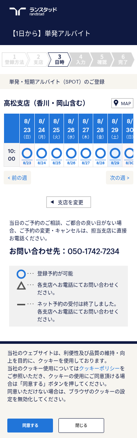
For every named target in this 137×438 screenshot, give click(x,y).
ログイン (110, 11)
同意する (30, 425)
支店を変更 (70, 202)
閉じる (81, 425)
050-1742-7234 (93, 251)
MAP (126, 103)
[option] (71, 142)
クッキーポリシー (99, 368)
